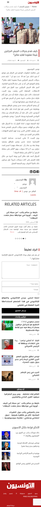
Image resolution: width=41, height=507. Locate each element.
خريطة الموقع (10, 505)
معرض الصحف (24, 7)
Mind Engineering (30, 496)
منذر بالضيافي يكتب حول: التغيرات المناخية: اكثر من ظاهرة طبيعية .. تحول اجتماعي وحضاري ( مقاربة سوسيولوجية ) (21, 415)
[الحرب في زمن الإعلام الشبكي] (7, 376)
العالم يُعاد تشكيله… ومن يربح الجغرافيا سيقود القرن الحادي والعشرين (21, 395)
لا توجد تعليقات (11, 60)
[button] (7, 2)
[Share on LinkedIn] (31, 171)
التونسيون (22, 60)
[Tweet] (34, 171)
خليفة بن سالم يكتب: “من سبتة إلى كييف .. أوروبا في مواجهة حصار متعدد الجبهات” (20, 404)
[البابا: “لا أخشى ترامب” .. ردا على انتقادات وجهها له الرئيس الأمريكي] (7, 345)
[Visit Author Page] (32, 185)
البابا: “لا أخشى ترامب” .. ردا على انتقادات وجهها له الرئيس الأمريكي (27, 343)
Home (34, 7)
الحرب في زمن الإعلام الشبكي (30, 374)
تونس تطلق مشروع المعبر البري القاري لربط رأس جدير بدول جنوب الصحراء (27, 359)
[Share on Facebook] (37, 171)
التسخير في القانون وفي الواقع (27, 464)
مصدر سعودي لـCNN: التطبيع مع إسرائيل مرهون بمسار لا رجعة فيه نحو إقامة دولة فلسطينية (27, 326)
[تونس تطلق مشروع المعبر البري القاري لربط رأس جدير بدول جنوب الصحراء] (7, 361)
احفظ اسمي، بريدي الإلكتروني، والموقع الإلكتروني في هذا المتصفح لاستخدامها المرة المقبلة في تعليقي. (20, 301)
